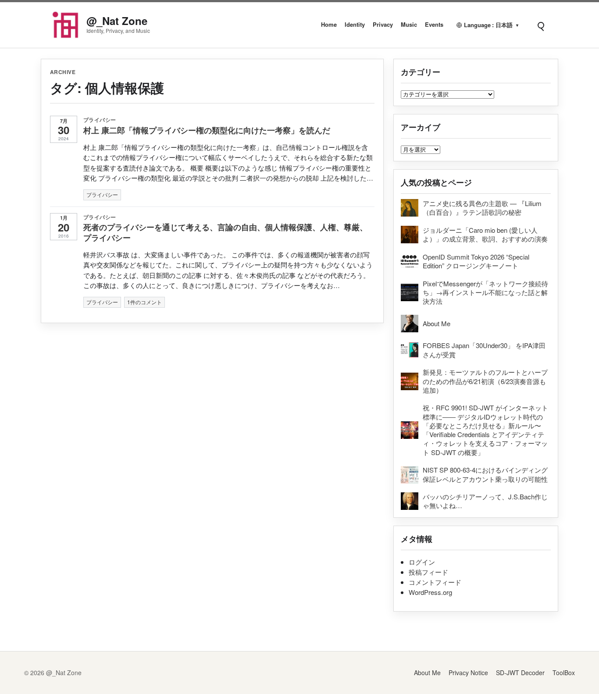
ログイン (422, 561)
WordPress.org (430, 592)
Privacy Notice (468, 672)
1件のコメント (144, 302)
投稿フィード (428, 572)
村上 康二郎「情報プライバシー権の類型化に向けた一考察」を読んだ (206, 130)
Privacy (383, 24)
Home (329, 24)
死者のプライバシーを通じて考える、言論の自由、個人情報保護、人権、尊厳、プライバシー (225, 232)
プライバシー (99, 120)
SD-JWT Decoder (520, 672)
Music (409, 24)
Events (434, 24)
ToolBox (564, 672)
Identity (355, 24)
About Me (427, 672)
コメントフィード (435, 582)
